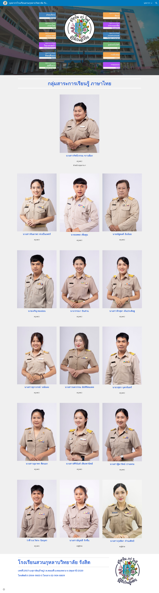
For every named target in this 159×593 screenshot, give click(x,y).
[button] (156, 3)
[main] (79, 83)
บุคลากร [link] (147, 3)
